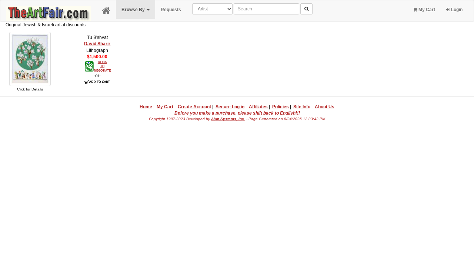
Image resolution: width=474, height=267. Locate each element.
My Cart (426, 9)
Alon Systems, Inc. (228, 119)
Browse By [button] (133, 9)
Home (146, 106)
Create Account (194, 106)
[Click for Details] (30, 58)
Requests (171, 9)
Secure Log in (230, 106)
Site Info (301, 106)
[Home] (106, 11)
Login (456, 9)
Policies (280, 106)
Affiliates (258, 106)
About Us (324, 106)
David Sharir (97, 43)
